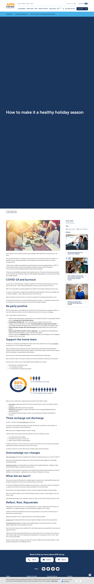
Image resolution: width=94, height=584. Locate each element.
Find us (28, 3)
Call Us (34, 559)
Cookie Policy (54, 581)
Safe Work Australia (11, 465)
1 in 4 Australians (53, 343)
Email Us (48, 559)
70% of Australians (11, 457)
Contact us (23, 3)
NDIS (36, 8)
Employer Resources (21, 14)
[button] (86, 8)
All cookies (66, 581)
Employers (30, 8)
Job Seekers (21, 8)
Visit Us (63, 559)
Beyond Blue (12, 404)
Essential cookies (68, 579)
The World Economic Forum (13, 523)
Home (19, 3)
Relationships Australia (14, 409)
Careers (31, 3)
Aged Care (52, 8)
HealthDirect (12, 407)
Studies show (9, 520)
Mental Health (43, 8)
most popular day (23, 422)
